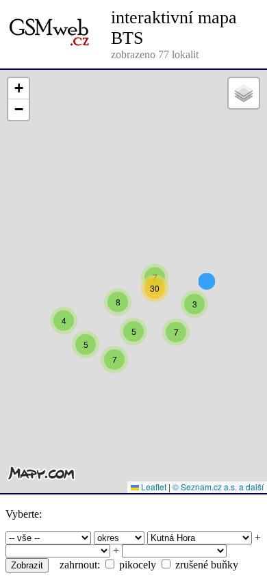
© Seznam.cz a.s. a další (218, 486)
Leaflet (152, 486)
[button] (117, 302)
